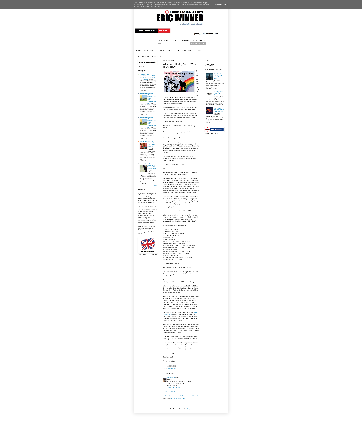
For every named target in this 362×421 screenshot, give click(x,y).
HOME (138, 51)
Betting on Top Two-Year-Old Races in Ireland (151, 167)
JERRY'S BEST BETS (146, 93)
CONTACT (160, 51)
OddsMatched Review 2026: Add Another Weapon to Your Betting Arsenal (147, 77)
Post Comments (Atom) (178, 398)
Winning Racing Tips (146, 141)
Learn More (218, 4)
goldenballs (171, 377)
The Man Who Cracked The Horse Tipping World (218, 76)
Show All (155, 185)
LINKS (199, 51)
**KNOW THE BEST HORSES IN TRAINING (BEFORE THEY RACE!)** (181, 40)
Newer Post (167, 395)
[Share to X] (172, 366)
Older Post (195, 395)
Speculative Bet (145, 164)
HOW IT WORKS (188, 51)
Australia (170, 368)
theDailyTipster (144, 74)
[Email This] (168, 366)
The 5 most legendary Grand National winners (219, 109)
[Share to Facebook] (174, 366)
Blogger (189, 409)
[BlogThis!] (170, 366)
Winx (175, 368)
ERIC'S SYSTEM (173, 51)
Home (181, 395)
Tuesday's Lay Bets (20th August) (218, 93)
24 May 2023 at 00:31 (173, 387)
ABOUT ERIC (148, 51)
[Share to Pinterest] (175, 366)
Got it (226, 4)
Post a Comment (170, 391)
